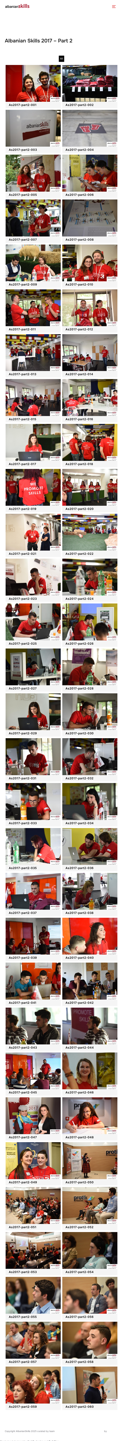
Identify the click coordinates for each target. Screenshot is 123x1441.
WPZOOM (112, 1431)
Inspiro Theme (96, 1431)
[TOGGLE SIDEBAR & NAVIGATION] (115, 6)
